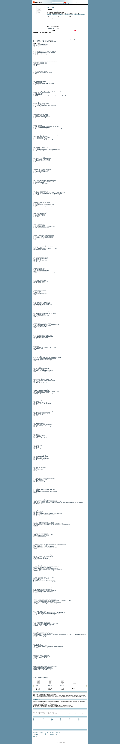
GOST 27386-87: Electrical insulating (37, 345)
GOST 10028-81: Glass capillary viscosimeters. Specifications (40, 71)
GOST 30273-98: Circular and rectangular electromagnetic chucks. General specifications (43, 370)
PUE (60, 719)
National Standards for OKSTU (36, 40)
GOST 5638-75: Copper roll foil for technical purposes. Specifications (40, 449)
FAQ (54, 740)
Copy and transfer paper (53, 41)
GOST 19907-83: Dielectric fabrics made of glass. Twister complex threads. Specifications (43, 237)
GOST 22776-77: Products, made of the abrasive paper (39, 279)
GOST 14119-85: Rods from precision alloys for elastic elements (40, 138)
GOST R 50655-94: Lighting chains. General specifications (39, 536)
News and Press (57, 740)
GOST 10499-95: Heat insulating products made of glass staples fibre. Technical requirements (43, 83)
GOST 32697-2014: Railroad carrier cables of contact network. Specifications (41, 389)
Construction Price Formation (35, 734)
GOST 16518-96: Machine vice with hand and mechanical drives (40, 172)
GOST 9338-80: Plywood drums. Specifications (38, 511)
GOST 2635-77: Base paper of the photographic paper (39, 338)
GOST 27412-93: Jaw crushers (36, 346)
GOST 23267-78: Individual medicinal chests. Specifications (39, 290)
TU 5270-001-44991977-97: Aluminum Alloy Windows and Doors (40, 665)
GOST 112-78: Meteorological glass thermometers (38, 102)
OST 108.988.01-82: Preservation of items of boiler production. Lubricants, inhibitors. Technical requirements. (45, 582)
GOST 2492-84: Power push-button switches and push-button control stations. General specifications (44, 313)
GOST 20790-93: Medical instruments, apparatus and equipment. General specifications (43, 246)
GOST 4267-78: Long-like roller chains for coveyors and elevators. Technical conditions (43, 416)
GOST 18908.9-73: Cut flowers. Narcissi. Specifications (39, 225)
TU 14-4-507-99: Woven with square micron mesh (38, 621)
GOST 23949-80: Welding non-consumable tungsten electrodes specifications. (41, 303)
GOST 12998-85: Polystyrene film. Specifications (38, 118)
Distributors (78, 0)
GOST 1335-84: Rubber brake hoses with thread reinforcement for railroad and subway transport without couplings (46, 126)
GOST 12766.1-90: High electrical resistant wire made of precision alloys (41, 113)
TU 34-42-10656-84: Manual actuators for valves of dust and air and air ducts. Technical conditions (44, 643)
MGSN (43, 718)
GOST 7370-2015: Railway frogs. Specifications (38, 482)
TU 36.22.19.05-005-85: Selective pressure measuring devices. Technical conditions (42, 647)
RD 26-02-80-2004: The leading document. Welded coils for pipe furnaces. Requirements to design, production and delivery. (47, 602)
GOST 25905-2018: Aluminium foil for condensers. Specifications (40, 326)
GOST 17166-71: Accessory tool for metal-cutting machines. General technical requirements (43, 181)
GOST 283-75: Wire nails (35, 349)
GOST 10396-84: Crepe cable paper (37, 80)
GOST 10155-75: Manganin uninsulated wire (38, 74)
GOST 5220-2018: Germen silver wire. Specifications (39, 433)
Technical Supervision (57, 734)
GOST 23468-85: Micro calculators (37, 291)
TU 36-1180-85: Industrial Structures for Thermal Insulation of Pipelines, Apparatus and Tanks (43, 648)
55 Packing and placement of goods (55, 33)
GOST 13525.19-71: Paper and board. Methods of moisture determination (41, 54)
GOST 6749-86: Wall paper (36, 468)
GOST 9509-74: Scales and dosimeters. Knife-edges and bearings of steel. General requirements (44, 514)
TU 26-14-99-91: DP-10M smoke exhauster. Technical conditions (40, 637)
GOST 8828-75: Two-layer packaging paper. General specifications (40, 44)
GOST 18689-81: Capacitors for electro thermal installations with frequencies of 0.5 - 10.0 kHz (43, 204)
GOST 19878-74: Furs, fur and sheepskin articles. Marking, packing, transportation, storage (43, 236)
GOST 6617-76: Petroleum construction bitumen (38, 65)
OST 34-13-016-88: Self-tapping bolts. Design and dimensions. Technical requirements (42, 592)
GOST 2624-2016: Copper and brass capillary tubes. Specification (40, 337)
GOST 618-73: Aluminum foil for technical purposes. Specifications (40, 456)
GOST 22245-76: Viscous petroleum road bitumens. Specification (40, 62)
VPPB (78, 720)
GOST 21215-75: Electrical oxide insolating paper (38, 250)
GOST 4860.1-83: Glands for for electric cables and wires (39, 425)
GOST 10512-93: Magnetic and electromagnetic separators (39, 84)
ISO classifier (40, 734)
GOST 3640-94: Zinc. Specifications (37, 405)
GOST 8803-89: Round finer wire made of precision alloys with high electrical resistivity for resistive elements (45, 500)
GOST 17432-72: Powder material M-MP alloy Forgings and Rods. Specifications (42, 184)
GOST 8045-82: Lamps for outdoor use (37, 493)
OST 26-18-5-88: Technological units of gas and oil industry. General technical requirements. (43, 591)
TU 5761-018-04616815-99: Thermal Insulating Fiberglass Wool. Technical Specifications (43, 668)
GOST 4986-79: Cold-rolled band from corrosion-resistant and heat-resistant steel (42, 426)
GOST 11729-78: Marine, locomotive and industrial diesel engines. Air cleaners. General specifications (44, 105)
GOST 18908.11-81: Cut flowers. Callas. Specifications (39, 214)
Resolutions (61, 722)
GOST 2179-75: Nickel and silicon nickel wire (38, 261)
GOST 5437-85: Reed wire (36, 446)
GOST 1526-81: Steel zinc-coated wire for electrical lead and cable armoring (41, 147)
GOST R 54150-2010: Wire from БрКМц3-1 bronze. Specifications (40, 558)
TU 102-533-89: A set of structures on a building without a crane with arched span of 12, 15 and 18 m (44, 614)
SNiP (69, 718)
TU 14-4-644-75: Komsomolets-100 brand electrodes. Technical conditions (41, 622)
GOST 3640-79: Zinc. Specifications (37, 404)
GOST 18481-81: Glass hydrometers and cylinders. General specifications (41, 202)
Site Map (67, 740)
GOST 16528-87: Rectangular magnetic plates (38, 173)
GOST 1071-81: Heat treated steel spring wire (38, 93)
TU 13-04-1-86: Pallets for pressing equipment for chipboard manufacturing (41, 615)
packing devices (58, 23)
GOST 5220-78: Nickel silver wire (36, 434)
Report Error (57, 28)
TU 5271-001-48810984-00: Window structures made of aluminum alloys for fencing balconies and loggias (45, 666)
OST (51, 721)
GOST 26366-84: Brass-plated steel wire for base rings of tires (40, 339)
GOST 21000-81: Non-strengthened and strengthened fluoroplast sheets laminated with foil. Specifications (45, 248)
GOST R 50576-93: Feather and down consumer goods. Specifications (41, 535)
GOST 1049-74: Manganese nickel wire (37, 82)
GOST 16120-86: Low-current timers (37, 161)
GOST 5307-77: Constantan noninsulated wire (38, 444)
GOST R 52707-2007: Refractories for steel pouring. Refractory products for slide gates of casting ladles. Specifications (46, 555)
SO (69, 720)
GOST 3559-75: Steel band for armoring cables (38, 400)
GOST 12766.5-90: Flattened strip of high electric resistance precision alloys (41, 116)
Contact (86, 0)
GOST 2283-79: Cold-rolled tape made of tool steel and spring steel (40, 281)
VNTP (79, 719)
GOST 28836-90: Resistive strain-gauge (37, 356)
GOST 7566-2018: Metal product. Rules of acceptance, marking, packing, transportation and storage (44, 489)
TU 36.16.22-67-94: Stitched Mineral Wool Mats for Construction (40, 645)
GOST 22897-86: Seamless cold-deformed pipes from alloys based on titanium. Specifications (43, 283)
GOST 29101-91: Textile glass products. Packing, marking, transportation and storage (42, 359)
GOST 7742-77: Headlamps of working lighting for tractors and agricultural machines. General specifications (45, 491)
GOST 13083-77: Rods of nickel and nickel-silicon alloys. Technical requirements (42, 124)
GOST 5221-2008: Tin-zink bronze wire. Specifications (39, 435)
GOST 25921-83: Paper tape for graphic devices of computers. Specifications (41, 328)
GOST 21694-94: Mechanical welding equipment (38, 256)
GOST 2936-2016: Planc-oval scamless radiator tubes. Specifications (40, 361)
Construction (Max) (35, 33)
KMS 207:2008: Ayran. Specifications (37, 579)
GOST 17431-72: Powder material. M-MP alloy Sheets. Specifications (40, 183)
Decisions (34, 719)
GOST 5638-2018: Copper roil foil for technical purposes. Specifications (41, 448)
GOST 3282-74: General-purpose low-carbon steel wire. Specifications (41, 392)
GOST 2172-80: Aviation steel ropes (37, 259)
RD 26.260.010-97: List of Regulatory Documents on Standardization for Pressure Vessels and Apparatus (45, 601)
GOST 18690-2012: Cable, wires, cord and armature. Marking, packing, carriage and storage (43, 205)
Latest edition (48, 39)
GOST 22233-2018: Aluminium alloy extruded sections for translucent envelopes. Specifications (43, 273)
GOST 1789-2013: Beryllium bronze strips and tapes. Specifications (40, 190)
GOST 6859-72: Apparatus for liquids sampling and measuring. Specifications (41, 471)
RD (60, 720)
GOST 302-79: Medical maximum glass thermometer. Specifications (40, 372)
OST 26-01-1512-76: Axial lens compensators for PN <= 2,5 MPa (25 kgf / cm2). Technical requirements (44, 590)
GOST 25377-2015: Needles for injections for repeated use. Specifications (41, 315)
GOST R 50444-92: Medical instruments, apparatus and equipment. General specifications (43, 534)
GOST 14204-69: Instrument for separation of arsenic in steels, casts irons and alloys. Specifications (44, 139)
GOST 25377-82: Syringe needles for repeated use (38, 316)
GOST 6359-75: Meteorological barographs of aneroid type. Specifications (41, 458)
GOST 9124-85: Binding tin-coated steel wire (38, 503)
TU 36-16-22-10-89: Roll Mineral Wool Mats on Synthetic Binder (40, 657)
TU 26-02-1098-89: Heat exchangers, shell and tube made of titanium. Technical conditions (43, 633)
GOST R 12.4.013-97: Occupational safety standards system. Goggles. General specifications (43, 522)
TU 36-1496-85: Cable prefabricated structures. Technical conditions (40, 654)
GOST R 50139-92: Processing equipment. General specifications (40, 525)
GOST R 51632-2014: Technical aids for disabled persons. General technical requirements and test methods (45, 548)
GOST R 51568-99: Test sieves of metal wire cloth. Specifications (40, 545)
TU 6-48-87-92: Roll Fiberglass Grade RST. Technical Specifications (40, 677)
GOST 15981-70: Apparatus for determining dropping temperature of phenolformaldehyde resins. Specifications (45, 157)
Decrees (34, 720)
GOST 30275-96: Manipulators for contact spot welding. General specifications (41, 371)
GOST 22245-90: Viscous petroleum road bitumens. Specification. (40, 63)
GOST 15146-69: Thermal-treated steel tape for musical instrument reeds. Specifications (43, 146)
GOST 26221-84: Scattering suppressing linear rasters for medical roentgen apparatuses (43, 336)
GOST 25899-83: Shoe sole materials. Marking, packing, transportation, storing (42, 325)
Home (69, 0)
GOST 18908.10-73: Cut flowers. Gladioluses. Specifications (39, 213)
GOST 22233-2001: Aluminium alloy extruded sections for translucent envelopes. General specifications (44, 272)
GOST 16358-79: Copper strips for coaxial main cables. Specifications (41, 170)
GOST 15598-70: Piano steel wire (36, 148)
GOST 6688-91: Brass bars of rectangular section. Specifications (40, 466)
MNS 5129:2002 (62, 685)
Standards (39, 33)
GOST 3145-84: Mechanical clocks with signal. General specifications (40, 382)
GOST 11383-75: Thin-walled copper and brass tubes (39, 104)
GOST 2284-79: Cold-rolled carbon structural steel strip (39, 282)
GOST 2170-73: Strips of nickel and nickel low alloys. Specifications (40, 258)
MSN (42, 721)
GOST (34, 722)
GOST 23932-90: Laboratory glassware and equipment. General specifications (41, 302)
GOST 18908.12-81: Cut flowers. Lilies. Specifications (39, 215)
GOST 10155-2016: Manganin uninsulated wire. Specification (39, 73)
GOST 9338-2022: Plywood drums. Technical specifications (39, 510)
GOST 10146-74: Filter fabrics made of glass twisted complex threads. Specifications (42, 72)
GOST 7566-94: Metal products (36, 490)
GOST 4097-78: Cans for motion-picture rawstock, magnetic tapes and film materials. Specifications (44, 411)
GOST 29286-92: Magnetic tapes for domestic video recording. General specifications (42, 360)
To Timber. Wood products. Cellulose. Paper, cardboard (56, 39)
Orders (52, 720)
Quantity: (48, 26)
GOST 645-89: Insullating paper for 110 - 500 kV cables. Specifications (41, 460)
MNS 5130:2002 (50, 685)
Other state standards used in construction (45, 33)
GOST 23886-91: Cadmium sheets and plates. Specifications (39, 301)
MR (42, 720)
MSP (42, 722)
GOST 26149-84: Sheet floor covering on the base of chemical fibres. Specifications (42, 335)
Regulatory (75, 0)
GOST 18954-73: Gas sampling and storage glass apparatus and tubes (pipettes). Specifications (44, 226)
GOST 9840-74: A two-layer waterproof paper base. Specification (40, 45)
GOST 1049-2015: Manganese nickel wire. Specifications (39, 81)
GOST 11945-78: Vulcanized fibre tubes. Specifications (39, 107)
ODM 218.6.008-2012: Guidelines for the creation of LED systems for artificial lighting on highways (44, 580)
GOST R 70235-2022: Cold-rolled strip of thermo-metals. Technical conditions (41, 578)
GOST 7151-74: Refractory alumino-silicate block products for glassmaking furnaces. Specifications (44, 478)
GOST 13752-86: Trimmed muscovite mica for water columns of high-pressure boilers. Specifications (44, 129)
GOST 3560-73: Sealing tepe (36, 401)
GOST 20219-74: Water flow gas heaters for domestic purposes (40, 239)
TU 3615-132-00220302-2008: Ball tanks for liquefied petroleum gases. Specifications (42, 656)
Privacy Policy (64, 740)
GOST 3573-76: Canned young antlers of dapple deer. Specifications (40, 402)
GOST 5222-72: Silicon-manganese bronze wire (38, 438)
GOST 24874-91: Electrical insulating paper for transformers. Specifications (41, 312)
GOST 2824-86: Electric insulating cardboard (38, 348)
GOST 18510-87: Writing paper (36, 203)
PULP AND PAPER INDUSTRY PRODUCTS (45, 40)
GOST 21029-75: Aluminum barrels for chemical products (39, 249)
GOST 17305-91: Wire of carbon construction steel (38, 182)
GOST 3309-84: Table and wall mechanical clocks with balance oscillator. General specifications (43, 394)
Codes (34, 718)
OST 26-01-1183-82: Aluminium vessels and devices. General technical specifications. (42, 589)
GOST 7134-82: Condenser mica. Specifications (38, 477)
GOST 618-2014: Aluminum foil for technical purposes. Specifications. (40, 455)
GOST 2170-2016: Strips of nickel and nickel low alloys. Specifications (41, 257)
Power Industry (52, 732)
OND (51, 718)
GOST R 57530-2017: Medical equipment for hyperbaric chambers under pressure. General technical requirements (46, 570)
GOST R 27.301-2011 (38, 685)
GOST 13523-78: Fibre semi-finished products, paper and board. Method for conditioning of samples (44, 52)
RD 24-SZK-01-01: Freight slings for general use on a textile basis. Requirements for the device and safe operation (46, 599)
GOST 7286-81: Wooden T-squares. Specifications (38, 480)
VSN (78, 722)
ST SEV (70, 722)
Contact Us (61, 740)
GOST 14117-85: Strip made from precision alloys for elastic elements (40, 136)
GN (33, 721)
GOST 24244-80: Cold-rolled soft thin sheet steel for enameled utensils (41, 305)
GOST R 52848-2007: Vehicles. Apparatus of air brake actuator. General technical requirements (43, 556)
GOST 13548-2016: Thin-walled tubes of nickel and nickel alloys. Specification (41, 127)
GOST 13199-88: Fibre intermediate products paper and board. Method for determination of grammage (44, 51)
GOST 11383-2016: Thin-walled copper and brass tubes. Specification (41, 103)
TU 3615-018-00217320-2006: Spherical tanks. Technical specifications (41, 655)
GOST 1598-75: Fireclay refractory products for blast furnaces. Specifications (41, 159)
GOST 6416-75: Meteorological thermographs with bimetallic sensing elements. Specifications (43, 459)
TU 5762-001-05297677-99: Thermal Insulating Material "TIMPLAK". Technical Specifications (43, 669)
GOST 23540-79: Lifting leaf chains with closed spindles (39, 294)
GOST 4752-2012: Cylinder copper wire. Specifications (39, 423)
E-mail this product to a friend (51, 28)
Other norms (52, 722)
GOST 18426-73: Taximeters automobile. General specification (40, 201)
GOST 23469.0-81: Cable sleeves (36, 292)
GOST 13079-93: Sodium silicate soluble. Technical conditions (40, 50)
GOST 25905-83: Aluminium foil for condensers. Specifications (40, 327)
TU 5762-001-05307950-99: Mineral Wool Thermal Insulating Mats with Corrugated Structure (43, 670)
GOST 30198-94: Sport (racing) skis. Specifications (38, 369)
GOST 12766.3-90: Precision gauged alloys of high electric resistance (40, 115)
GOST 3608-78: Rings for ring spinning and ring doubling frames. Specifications (42, 403)
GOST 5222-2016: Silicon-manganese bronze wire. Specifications (40, 437)
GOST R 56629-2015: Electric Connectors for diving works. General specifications (42, 567)
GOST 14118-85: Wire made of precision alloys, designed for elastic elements (41, 137)
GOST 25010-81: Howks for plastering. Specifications (39, 314)
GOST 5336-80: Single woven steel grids (37, 445)
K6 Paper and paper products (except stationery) (69, 39)
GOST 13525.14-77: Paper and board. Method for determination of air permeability (42, 53)
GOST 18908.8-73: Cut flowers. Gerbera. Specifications (39, 224)
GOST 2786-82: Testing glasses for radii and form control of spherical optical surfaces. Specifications (44, 347)
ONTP (52, 719)
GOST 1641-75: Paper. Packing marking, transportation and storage (40, 171)
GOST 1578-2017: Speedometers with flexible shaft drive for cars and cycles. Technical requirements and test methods (46, 149)
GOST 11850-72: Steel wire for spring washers (38, 106)
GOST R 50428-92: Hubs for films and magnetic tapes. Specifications (40, 533)
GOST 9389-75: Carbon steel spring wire (37, 512)
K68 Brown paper (77, 39)
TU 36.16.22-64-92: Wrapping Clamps (37, 644)
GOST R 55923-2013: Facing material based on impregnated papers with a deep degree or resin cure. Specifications (46, 566)
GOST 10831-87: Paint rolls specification (37, 94)
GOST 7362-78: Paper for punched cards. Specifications (39, 481)
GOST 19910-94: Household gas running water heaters (39, 238)
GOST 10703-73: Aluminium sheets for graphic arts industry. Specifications (41, 92)
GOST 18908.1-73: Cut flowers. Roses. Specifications (39, 217)
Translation (72, 0)
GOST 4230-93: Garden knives (36, 415)
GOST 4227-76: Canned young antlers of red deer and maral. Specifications (41, 413)
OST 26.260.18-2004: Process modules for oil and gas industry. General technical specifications (43, 588)
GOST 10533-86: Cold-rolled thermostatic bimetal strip (39, 85)
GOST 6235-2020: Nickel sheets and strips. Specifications (39, 457)
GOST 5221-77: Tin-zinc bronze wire (37, 436)
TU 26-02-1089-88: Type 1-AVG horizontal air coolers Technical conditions (41, 632)
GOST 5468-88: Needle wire (36, 447)
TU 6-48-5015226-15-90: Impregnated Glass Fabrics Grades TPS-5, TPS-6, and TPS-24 (43, 676)
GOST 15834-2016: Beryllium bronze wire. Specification (39, 151)
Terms (81, 0)
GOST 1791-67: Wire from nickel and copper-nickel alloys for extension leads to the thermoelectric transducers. (45, 195)
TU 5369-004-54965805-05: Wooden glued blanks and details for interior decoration (42, 667)
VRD (78, 721)
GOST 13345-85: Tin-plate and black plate (37, 125)
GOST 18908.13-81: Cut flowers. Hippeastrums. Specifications (40, 216)
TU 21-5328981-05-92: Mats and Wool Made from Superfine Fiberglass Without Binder (42, 625)
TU (78, 718)
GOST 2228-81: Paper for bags (36, 64)
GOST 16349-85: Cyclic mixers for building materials (39, 168)
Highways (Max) (41, 732)
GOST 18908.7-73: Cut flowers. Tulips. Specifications (39, 223)
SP (69, 721)
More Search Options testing (66, 3)
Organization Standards (46, 737)
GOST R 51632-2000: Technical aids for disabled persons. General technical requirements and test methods (45, 547)
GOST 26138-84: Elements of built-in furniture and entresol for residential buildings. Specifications (44, 334)
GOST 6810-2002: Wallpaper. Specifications (38, 469)
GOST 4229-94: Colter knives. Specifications (38, 414)
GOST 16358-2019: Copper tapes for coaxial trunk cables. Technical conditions (42, 169)
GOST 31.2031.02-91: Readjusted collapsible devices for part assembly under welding (42, 379)
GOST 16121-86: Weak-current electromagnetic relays (39, 162)
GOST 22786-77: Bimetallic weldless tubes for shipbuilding (39, 280)
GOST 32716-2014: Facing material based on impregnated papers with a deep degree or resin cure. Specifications (46, 391)
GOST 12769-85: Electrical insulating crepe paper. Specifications (40, 117)
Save (75, 30)
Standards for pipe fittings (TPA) (58, 732)
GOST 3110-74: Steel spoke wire (36, 381)
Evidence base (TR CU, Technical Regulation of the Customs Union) (35, 737)
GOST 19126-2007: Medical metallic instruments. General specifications (41, 227)
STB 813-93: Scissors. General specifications (38, 610)
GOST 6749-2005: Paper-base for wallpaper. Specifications (39, 467)
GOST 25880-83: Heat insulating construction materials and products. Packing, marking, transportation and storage (46, 324)
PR (60, 718)
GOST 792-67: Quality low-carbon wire (37, 492)
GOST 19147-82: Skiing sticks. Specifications (38, 228)
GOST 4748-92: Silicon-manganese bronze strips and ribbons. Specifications (41, 422)
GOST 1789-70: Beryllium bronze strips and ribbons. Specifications (40, 191)
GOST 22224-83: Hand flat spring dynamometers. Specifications (40, 271)
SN (69, 719)
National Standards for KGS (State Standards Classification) (39, 39)
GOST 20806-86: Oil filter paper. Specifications (38, 247)
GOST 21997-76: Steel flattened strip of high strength (39, 268)
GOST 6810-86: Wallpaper (36, 470)
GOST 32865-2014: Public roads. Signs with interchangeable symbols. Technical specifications (43, 393)
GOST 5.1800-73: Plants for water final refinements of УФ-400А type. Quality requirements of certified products (45, 427)
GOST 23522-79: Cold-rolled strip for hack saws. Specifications (40, 293)
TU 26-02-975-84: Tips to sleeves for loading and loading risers (40, 635)
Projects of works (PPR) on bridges (52, 734)
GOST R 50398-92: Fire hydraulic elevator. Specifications (39, 526)
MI (42, 719)
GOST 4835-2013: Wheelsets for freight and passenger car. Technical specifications (42, 424)
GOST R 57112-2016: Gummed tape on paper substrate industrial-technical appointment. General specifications (45, 568)
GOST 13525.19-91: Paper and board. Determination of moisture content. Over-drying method (43, 55)
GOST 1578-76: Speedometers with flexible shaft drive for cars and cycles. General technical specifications (45, 150)
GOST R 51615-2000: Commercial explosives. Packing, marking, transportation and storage (43, 546)
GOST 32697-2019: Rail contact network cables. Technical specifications (41, 390)
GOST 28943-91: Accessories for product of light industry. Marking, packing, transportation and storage (44, 358)
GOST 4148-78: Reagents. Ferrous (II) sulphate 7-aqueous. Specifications (41, 412)
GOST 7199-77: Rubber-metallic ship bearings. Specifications (40, 479)
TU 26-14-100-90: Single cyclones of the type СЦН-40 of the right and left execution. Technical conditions (44, 636)
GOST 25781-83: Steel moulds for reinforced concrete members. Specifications (42, 323)
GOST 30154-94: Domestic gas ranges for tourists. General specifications (41, 368)
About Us (84, 0)
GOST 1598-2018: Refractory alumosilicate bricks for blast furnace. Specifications (42, 158)
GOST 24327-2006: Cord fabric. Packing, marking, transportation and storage (41, 306)
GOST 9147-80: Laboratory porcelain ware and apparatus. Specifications (41, 504)
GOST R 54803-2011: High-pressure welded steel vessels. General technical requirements (43, 559)
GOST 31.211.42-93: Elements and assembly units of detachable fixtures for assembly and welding (44, 380)
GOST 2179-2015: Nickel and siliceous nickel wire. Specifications (40, 260)
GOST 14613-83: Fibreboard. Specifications (38, 140)
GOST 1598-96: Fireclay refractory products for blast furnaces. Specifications (41, 160)
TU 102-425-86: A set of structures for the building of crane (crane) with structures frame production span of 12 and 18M (46, 613)
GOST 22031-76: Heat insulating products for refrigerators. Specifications (41, 270)
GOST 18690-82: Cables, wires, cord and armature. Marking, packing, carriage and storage (43, 206)
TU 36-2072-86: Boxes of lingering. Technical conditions (39, 658)
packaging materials (53, 23)
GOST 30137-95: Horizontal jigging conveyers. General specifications (40, 367)
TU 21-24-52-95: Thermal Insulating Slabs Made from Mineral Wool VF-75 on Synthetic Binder (43, 624)
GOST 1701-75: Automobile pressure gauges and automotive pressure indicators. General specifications (44, 180)
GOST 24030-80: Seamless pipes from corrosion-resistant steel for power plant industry (43, 304)
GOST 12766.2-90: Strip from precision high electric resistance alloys (40, 114)
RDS (60, 721)
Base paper (52, 40)
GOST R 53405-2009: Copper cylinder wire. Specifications (39, 557)
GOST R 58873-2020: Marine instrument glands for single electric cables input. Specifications (43, 577)
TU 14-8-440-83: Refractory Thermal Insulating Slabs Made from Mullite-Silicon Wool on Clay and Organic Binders (45, 623)
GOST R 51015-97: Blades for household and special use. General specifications (42, 537)
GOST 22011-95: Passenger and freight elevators (38, 269)
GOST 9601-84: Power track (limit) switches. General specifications (40, 515)
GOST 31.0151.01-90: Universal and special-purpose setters (39, 378)
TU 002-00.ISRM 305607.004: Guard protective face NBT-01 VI (40, 611)
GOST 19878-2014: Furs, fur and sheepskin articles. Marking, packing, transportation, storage (43, 235)
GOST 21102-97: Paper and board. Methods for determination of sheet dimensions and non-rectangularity (45, 61)
